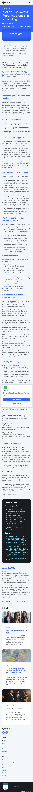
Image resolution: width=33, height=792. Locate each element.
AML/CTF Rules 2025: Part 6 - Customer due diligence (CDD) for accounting (16, 523)
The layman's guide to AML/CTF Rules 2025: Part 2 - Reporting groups (17, 541)
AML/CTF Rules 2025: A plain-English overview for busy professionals (16, 537)
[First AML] (7, 2)
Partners (4, 748)
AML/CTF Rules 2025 (8, 477)
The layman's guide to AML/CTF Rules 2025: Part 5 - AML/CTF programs (17, 549)
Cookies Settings (16, 403)
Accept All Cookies (16, 399)
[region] (16, 396)
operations (29, 26)
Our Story (4, 743)
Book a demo (19, 601)
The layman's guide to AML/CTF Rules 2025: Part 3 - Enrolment (17, 545)
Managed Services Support (9, 762)
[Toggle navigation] (30, 2)
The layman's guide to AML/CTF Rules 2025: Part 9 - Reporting (17, 559)
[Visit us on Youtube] (6, 732)
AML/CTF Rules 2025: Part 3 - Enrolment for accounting (14, 514)
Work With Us (5, 746)
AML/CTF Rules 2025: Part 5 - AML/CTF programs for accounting (16, 518)
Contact (4, 764)
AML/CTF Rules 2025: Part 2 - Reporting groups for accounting (15, 510)
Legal (3, 767)
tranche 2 (21, 26)
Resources (7, 8)
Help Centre (5, 759)
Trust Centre (5, 773)
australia (14, 26)
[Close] (30, 386)
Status (4, 775)
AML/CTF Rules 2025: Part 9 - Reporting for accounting (14, 528)
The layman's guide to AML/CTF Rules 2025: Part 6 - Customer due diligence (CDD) (17, 554)
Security (4, 770)
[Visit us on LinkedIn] (3, 732)
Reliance (6, 286)
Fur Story (4, 751)
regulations (7, 26)
